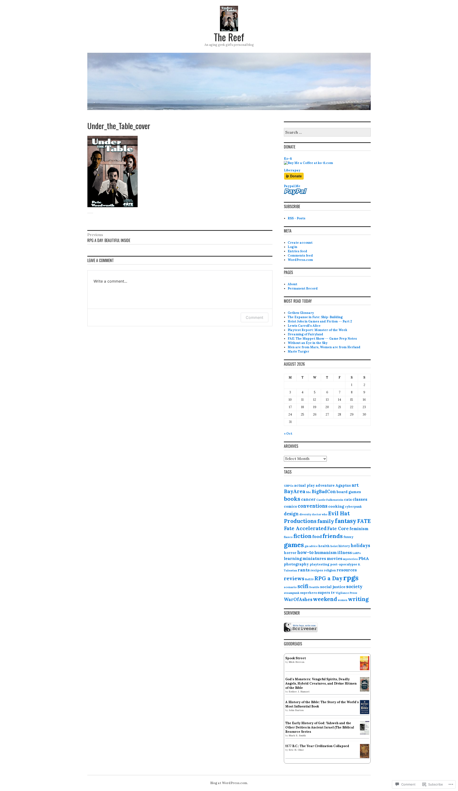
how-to (305, 552)
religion (330, 570)
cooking (336, 506)
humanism (325, 552)
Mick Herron (296, 662)
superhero (308, 593)
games (294, 544)
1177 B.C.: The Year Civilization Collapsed (317, 746)
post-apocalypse (343, 564)
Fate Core (338, 528)
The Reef (229, 37)
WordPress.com (300, 260)
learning (293, 558)
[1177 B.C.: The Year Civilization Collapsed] (364, 757)
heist (334, 546)
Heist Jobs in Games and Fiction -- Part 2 (320, 321)
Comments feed (300, 255)
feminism (358, 528)
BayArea (294, 491)
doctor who (319, 514)
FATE (364, 520)
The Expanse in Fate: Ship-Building (315, 317)
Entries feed (297, 251)
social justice (332, 586)
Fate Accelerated (305, 528)
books (292, 498)
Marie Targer (298, 351)
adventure (325, 485)
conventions (313, 506)
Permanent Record (303, 288)
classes (360, 499)
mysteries (350, 559)
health (324, 546)
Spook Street (295, 658)
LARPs (357, 553)
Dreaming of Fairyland (305, 334)
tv (333, 592)
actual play (304, 485)
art (355, 485)
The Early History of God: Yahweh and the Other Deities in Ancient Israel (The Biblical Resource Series (319, 727)
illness (344, 552)
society (354, 586)
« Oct (288, 434)
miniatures (314, 558)
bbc (308, 492)
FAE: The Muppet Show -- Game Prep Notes (322, 339)
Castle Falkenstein (329, 499)
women (342, 600)
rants (304, 570)
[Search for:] (327, 133)
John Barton (296, 710)
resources (347, 570)
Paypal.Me (292, 186)
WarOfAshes (298, 599)
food (317, 536)
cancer (308, 499)
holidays (360, 545)
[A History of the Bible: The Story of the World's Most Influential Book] (364, 713)
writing (358, 599)
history (344, 546)
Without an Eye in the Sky (308, 343)
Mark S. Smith (297, 735)
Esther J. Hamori (299, 691)
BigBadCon (324, 491)
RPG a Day (328, 578)
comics (290, 506)
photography (296, 564)
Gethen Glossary (301, 313)
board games (349, 491)
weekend (325, 599)
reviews (294, 578)
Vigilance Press (346, 593)
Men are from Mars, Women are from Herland (324, 347)
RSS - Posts (296, 218)
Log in (292, 247)
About (292, 284)
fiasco (288, 537)
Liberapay (292, 170)
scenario (290, 587)
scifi (302, 586)
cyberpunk (353, 506)
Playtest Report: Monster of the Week (317, 330)
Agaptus (343, 485)
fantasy (345, 521)
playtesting (319, 564)
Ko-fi (288, 159)
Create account (300, 243)
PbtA (364, 558)
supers (324, 592)
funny (348, 537)
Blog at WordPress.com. (229, 783)
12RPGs (288, 485)
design (291, 514)
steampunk (291, 593)
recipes (316, 570)
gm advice (311, 546)
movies (334, 558)
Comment (254, 317)
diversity (305, 514)
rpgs (351, 577)
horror (290, 552)
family (325, 521)
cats (348, 499)
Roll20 (309, 579)
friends (333, 536)
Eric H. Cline (296, 749)
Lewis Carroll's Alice (304, 326)
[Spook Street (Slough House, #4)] (364, 669)
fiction (302, 535)
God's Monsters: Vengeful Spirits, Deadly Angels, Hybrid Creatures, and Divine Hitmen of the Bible (321, 683)
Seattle (314, 587)
